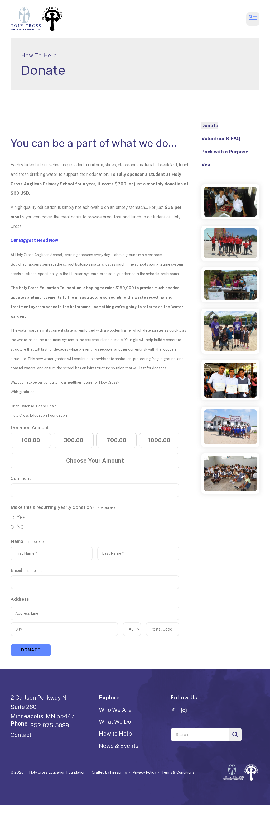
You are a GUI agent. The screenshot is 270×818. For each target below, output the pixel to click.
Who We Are (115, 709)
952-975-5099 (49, 725)
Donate (209, 125)
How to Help (115, 733)
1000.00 (159, 440)
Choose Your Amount (95, 460)
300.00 (73, 440)
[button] (252, 19)
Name (17, 541)
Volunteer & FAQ (220, 138)
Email (17, 570)
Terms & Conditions (178, 772)
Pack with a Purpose (224, 151)
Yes (20, 517)
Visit (206, 164)
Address (20, 599)
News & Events (118, 745)
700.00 (116, 440)
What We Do (115, 721)
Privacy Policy (144, 772)
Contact (21, 734)
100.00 (30, 440)
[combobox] (200, 734)
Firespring (118, 772)
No (19, 526)
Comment (21, 478)
